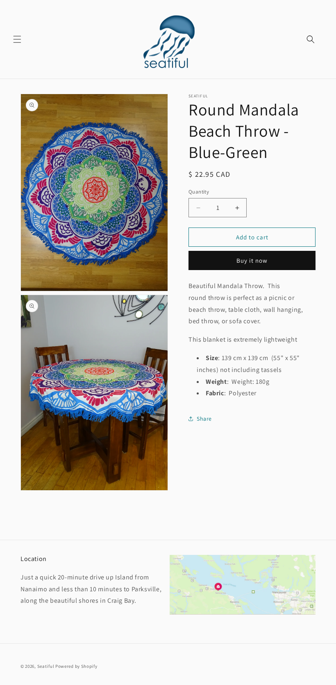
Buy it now (252, 260)
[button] (17, 39)
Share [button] (204, 418)
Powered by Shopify (76, 666)
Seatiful (45, 666)
